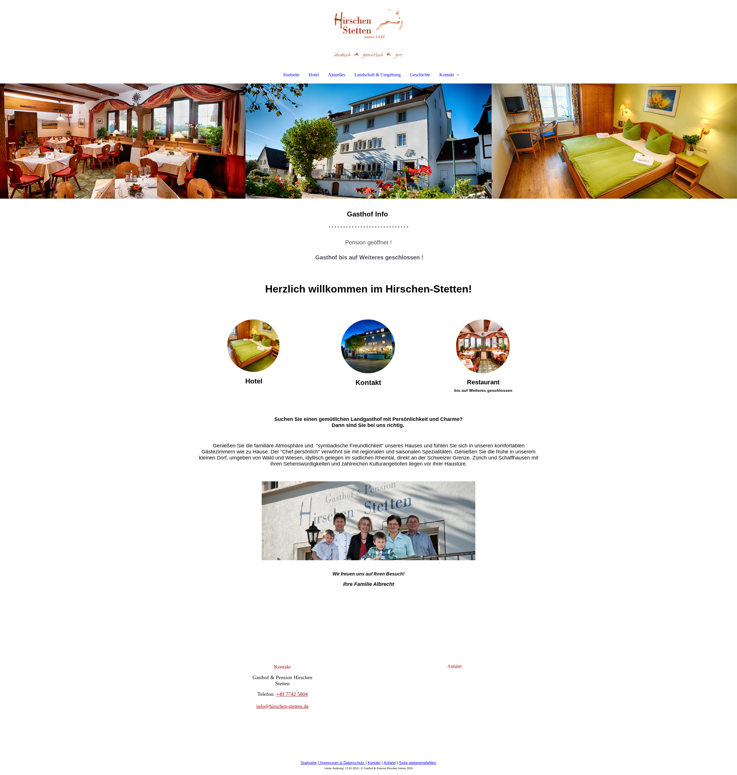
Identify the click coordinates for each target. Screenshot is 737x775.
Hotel (314, 74)
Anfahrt (390, 763)
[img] (368, 30)
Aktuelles (336, 74)
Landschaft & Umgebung (377, 74)
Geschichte (420, 74)
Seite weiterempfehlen (417, 763)
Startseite (291, 74)
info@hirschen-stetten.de (282, 706)
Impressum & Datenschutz (342, 763)
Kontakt (446, 74)
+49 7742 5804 (292, 694)
